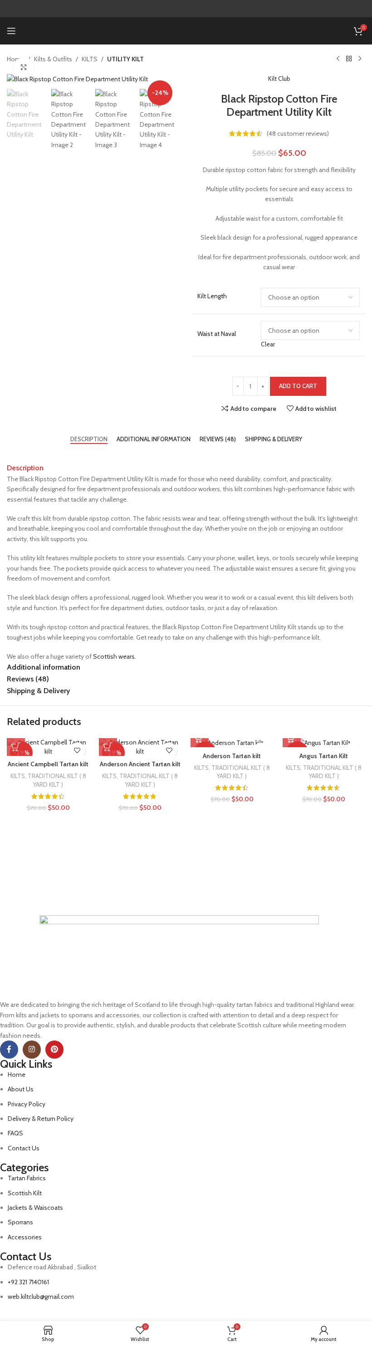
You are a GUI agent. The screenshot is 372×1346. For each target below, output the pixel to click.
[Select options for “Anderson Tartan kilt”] (200, 738)
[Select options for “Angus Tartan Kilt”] (292, 738)
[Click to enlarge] (24, 67)
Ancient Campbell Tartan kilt (48, 764)
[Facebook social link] (9, 1049)
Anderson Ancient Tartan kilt (140, 764)
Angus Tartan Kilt (323, 756)
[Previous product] (338, 59)
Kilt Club (279, 78)
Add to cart (298, 386)
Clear (268, 344)
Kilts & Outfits (53, 59)
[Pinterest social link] (54, 1049)
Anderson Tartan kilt (232, 756)
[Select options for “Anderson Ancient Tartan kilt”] (108, 747)
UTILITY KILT (125, 59)
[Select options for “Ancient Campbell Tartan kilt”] (16, 747)
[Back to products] (348, 59)
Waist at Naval (216, 334)
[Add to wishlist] (77, 751)
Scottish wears (114, 656)
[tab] (89, 439)
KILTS (90, 59)
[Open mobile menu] (11, 31)
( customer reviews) (298, 133)
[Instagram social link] (32, 1049)
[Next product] (359, 59)
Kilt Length (212, 296)
